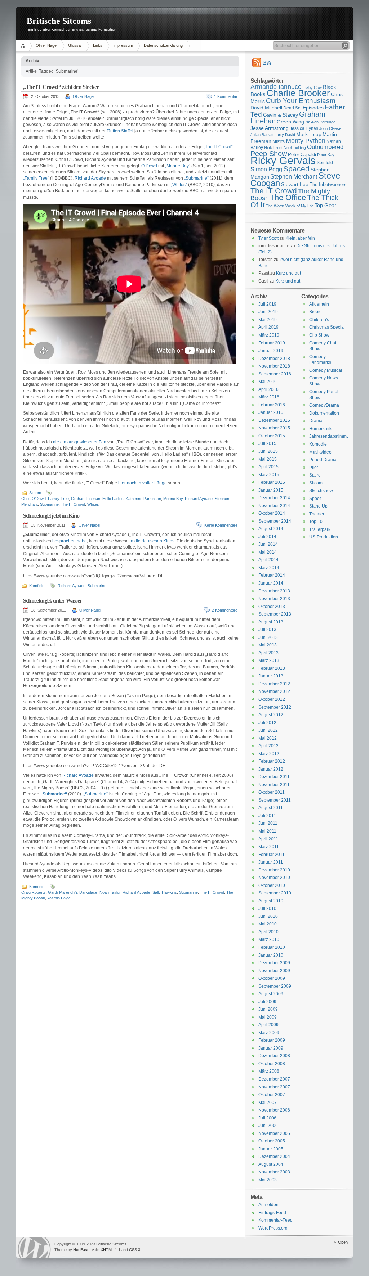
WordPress (34, 1247)
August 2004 (270, 1164)
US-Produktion (323, 537)
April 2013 (268, 652)
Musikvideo (320, 452)
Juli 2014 (267, 536)
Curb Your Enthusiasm (300, 100)
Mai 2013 (267, 645)
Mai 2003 (267, 1179)
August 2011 (270, 807)
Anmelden (268, 1204)
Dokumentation (324, 413)
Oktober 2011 (271, 792)
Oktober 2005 (271, 1141)
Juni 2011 (267, 823)
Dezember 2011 (274, 776)
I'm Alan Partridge (320, 122)
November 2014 (274, 505)
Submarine (49, 504)
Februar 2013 (271, 668)
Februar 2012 (271, 761)
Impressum (123, 45)
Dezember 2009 (274, 962)
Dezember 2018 (274, 358)
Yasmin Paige (59, 898)
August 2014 (270, 528)
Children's (319, 319)
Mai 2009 (267, 1017)
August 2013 (270, 622)
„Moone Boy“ (177, 165)
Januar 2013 (270, 675)
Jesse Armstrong (269, 128)
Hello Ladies (113, 498)
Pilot (313, 467)
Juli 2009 (267, 1001)
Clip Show (319, 335)
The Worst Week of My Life (290, 206)
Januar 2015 (270, 490)
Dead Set (292, 108)
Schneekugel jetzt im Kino (51, 516)
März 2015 (268, 474)
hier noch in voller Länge (142, 483)
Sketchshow (321, 490)
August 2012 (270, 714)
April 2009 (268, 1024)
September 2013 (274, 614)
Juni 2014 (268, 544)
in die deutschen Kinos (152, 541)
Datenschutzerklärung (163, 45)
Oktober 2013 (271, 606)
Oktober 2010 (271, 885)
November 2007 (274, 1087)
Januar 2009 (270, 1048)
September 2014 (274, 521)
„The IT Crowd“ (218, 146)
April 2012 (268, 745)
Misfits (278, 141)
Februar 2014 (271, 575)
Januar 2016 (270, 412)
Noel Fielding (295, 147)
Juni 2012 (268, 730)
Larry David (285, 134)
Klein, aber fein (300, 238)
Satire (315, 475)
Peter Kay (325, 155)
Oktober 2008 (271, 1063)
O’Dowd (149, 165)
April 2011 (268, 839)
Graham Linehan (85, 498)
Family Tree (58, 498)
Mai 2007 (267, 1102)
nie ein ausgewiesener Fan (79, 442)
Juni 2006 (268, 1125)
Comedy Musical (325, 370)
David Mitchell (266, 108)
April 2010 (268, 931)
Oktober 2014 (271, 513)
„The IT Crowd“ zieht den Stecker (61, 87)
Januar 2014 (270, 583)
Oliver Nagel (46, 45)
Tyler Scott (268, 238)
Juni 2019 (268, 311)
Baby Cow (313, 87)
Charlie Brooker (298, 93)
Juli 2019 (267, 304)
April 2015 (268, 466)
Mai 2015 (267, 459)
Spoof (315, 498)
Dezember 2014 (274, 497)
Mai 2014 (267, 552)
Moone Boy (173, 498)
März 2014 (268, 567)
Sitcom (35, 493)
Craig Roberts (33, 892)
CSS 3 (134, 1250)
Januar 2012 (270, 769)
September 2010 (274, 893)
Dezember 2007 (274, 1079)
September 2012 (274, 707)
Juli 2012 (267, 722)
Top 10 (316, 521)
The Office (288, 197)
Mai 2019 (267, 319)
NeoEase (81, 1250)
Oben (343, 1242)
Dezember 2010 (274, 870)
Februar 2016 (271, 404)
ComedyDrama (324, 405)
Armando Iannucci (276, 86)
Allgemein (319, 304)
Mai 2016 (267, 381)
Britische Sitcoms (59, 21)
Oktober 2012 (271, 699)
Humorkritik (320, 428)
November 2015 (274, 427)
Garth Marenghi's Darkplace (72, 892)
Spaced (296, 168)
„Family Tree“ (36, 178)
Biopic (315, 311)
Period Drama (323, 459)
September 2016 (274, 374)
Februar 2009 (271, 1040)
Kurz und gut (288, 273)
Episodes (313, 108)
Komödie (36, 585)
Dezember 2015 (274, 420)
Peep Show (268, 154)
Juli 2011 (267, 815)
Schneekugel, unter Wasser (52, 601)
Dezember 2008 (274, 1055)
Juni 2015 (268, 451)
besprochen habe (69, 541)
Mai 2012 (267, 738)
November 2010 (274, 877)
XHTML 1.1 (110, 1250)
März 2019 (268, 335)
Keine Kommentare (220, 525)
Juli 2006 (267, 1118)
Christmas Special (327, 327)
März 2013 (268, 660)
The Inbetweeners (328, 184)
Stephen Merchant (293, 176)
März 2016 (268, 397)
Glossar (75, 45)
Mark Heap (308, 134)
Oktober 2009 (271, 978)
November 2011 (274, 784)
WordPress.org (273, 1228)
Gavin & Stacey (280, 115)
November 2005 (274, 1133)
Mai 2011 (267, 831)
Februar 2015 (271, 482)
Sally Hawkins (164, 892)
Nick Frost (273, 147)
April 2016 (268, 389)
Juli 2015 (267, 443)
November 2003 (274, 1171)
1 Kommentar (225, 96)
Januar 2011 (270, 862)
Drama (316, 420)
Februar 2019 (271, 343)
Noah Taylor (109, 892)
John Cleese (330, 128)
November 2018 (274, 366)
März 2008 (268, 1071)
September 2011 (274, 800)
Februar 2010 (271, 947)
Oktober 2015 (271, 435)
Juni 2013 (268, 637)
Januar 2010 (270, 955)
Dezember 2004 (274, 1156)
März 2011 (268, 846)
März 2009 (268, 1032)
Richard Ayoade (90, 178)
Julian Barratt (262, 134)
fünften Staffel (120, 131)
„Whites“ (179, 184)
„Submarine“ (196, 178)
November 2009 (274, 970)
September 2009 (274, 986)
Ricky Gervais (283, 160)
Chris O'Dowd (33, 498)
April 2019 (268, 327)
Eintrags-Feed (272, 1212)
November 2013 (274, 598)
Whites (93, 504)
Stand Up (318, 506)
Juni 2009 (268, 1009)
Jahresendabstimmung (331, 436)
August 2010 (270, 900)
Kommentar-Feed (275, 1220)
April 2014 (268, 559)
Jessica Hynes (304, 128)
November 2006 (274, 1110)
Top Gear (325, 205)
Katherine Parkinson (143, 498)
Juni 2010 (268, 916)
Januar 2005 (270, 1148)
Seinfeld (325, 162)
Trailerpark (319, 529)
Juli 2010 (267, 908)
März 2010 (268, 939)
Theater (316, 514)
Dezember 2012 (274, 683)
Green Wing (290, 122)
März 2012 (268, 753)
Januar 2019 (270, 350)
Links (97, 45)
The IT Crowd (73, 504)
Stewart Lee (294, 184)
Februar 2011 (271, 854)
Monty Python (305, 140)
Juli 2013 (267, 629)
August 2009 (270, 993)
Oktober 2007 (271, 1094)
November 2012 (274, 691)
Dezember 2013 (274, 591)
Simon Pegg (266, 169)
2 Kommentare (224, 610)
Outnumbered (325, 147)
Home (24, 45)
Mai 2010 (267, 923)
